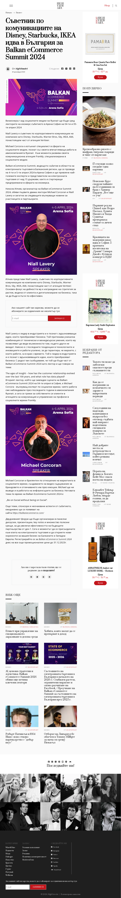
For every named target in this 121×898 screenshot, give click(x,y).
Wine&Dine (10, 847)
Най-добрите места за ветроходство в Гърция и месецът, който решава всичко (104, 452)
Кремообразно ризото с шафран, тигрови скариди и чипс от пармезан (98, 152)
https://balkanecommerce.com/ (28, 512)
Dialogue (9, 857)
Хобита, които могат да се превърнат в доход (59, 633)
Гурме (85, 158)
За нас (25, 850)
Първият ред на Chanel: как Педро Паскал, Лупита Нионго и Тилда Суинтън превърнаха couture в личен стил (104, 215)
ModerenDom (28, 860)
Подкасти (10, 850)
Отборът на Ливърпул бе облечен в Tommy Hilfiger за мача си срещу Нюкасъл (59, 738)
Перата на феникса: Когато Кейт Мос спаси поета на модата (103, 475)
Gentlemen (97, 462)
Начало (9, 13)
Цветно (9, 866)
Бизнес (19, 13)
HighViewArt (22, 68)
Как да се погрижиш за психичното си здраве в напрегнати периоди (102, 389)
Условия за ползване (31, 847)
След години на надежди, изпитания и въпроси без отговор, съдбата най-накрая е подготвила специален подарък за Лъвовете (103, 421)
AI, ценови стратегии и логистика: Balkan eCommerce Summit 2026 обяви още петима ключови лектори (21, 677)
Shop (107, 5)
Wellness (97, 373)
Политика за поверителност (34, 857)
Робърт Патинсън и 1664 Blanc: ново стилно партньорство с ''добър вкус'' (20, 738)
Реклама (26, 854)
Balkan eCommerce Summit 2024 (55, 539)
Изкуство (97, 172)
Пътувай (9, 872)
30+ (94, 198)
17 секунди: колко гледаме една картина (103, 166)
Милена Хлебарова (30, 627)
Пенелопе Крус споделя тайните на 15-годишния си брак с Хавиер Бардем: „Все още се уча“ (104, 188)
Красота (96, 228)
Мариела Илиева (70, 627)
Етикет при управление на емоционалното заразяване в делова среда (22, 634)
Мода (95, 483)
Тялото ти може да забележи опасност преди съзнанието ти (104, 366)
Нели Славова (109, 483)
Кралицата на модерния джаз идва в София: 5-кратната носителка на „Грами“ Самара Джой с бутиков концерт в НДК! (102, 247)
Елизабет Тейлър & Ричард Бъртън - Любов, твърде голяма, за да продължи (104, 495)
